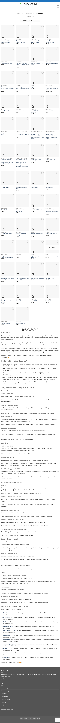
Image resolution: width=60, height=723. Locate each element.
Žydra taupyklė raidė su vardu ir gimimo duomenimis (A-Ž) (7, 88)
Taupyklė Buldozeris (35, 300)
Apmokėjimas (4, 696)
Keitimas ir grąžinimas (7, 690)
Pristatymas (4, 693)
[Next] (37, 330)
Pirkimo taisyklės (5, 688)
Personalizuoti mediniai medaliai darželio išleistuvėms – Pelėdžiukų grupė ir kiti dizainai (7, 161)
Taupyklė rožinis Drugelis (36, 209)
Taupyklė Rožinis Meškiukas (37, 87)
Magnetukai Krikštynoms (51, 110)
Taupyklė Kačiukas (50, 278)
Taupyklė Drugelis (5, 110)
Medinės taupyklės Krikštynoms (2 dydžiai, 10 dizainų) (52, 88)
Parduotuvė (29, 13)
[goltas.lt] (30, 6)
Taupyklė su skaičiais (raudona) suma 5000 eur (7, 256)
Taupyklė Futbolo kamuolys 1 (22, 301)
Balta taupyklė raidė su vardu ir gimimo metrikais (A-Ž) (52, 211)
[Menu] (2, 6)
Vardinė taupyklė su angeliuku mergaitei (5, 41)
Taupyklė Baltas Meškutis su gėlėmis (7, 301)
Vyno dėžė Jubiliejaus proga (52, 256)
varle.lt (54, 721)
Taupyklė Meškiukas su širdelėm (21, 188)
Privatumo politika (5, 699)
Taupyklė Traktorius (20, 323)
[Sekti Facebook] (2, 679)
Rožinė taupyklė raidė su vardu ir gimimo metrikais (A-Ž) (22, 88)
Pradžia (20, 13)
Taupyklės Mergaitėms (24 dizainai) (22, 234)
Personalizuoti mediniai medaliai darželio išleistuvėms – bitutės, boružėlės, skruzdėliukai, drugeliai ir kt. (51, 136)
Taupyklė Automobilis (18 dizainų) (7, 134)
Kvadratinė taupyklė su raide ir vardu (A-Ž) (7, 279)
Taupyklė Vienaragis (50, 159)
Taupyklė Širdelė (49, 187)
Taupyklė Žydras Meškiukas (52, 63)
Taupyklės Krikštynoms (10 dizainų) (37, 64)
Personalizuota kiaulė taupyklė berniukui (36, 41)
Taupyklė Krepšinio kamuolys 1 (35, 111)
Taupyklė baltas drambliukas (37, 278)
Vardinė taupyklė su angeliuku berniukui (20, 41)
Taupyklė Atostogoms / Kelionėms (36, 256)
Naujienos (3, 705)
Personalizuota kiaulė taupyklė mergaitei (50, 41)
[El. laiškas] (5, 679)
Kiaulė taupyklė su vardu (6, 63)
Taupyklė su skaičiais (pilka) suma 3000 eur (22, 210)
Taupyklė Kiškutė (5, 187)
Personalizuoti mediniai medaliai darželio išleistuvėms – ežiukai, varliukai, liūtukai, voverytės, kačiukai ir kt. (37, 136)
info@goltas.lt (44, 674)
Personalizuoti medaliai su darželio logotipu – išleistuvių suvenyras (22, 134)
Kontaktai (3, 702)
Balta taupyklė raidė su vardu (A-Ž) (36, 160)
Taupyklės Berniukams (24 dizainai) (37, 234)
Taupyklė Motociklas (5, 323)
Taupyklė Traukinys (50, 300)
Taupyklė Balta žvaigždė (51, 233)
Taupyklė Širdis (34, 187)
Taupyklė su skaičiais (21, 110)
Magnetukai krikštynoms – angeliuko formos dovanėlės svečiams (22, 65)
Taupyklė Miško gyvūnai (6, 209)
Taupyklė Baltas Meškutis (22, 256)
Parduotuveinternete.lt (37, 721)
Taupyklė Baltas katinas (6, 233)
